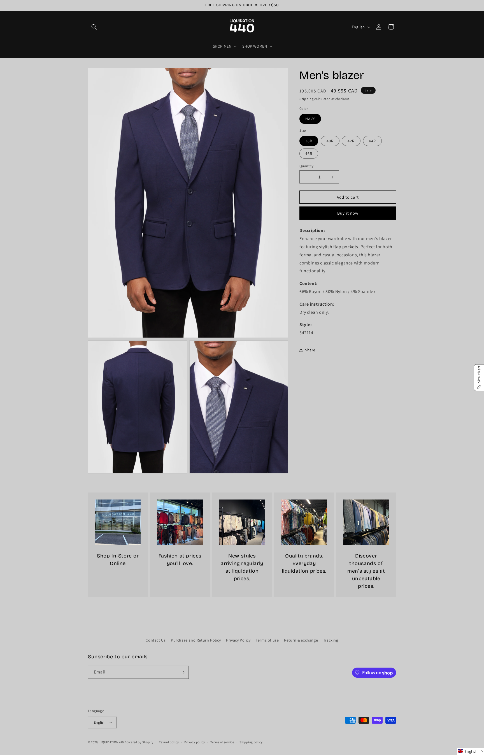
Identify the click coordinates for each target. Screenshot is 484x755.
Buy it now (348, 213)
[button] (94, 27)
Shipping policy (251, 742)
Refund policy (169, 742)
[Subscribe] (182, 672)
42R (351, 140)
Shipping (306, 99)
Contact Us (156, 640)
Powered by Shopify (139, 742)
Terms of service (222, 742)
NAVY (310, 119)
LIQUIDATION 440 (111, 742)
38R (308, 140)
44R (372, 140)
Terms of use (267, 640)
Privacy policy (194, 742)
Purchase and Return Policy (196, 640)
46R (308, 153)
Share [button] (310, 350)
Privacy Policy (238, 640)
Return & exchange (301, 640)
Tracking (330, 640)
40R (330, 140)
